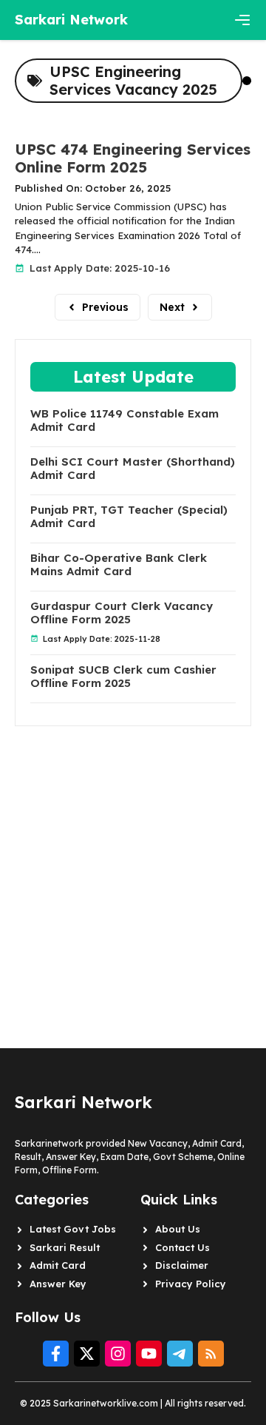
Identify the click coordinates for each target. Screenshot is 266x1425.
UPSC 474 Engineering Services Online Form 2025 (132, 158)
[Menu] (242, 20)
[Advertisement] (133, 859)
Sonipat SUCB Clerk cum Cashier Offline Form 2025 (123, 676)
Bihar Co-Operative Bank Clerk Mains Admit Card (118, 564)
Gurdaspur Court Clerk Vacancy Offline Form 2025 (121, 613)
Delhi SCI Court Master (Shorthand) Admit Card (132, 468)
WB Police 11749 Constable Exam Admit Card (124, 420)
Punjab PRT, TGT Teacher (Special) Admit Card (129, 516)
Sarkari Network (71, 19)
